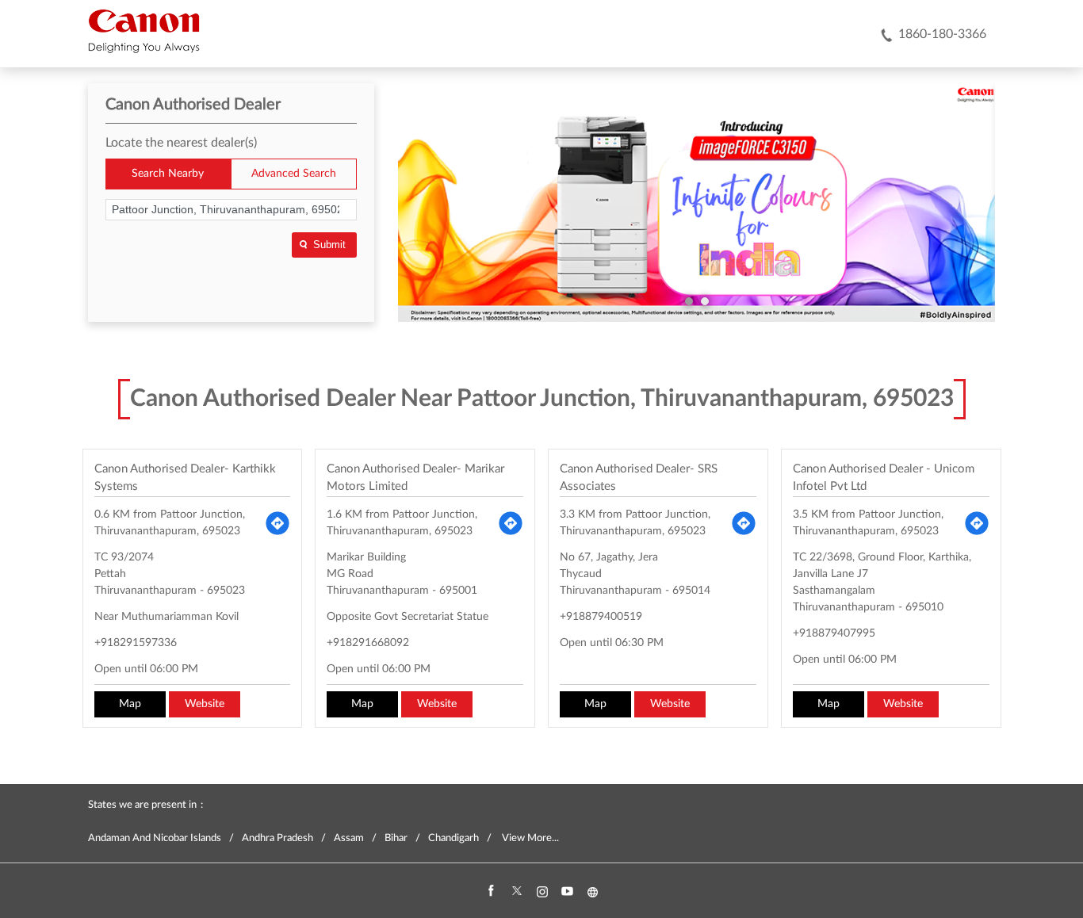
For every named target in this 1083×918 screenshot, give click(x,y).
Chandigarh (453, 838)
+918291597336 (135, 642)
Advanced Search (293, 173)
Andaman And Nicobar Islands (154, 838)
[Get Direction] (277, 523)
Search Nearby (168, 173)
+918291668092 (368, 642)
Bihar (396, 838)
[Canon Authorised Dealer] (144, 31)
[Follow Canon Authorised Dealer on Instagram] (541, 892)
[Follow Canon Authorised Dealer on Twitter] (516, 892)
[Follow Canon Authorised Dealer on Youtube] (567, 892)
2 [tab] (705, 301)
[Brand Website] (592, 892)
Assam (349, 838)
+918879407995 (834, 633)
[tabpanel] (697, 203)
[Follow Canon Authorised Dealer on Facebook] (491, 892)
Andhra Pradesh (277, 838)
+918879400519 (601, 616)
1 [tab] (689, 301)
